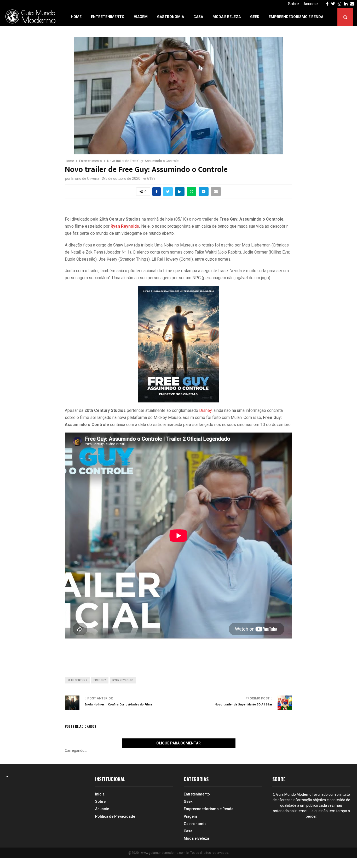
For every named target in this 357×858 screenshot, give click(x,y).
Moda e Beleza (226, 17)
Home (76, 17)
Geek (254, 17)
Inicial (100, 794)
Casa (198, 17)
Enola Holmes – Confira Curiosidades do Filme (118, 704)
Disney (205, 410)
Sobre (293, 3)
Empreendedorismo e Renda (296, 17)
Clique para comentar (178, 743)
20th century (77, 680)
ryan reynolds (123, 680)
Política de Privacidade (115, 816)
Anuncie (310, 3)
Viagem (141, 17)
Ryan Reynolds (125, 226)
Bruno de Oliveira (85, 178)
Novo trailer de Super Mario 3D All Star (243, 704)
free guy (100, 680)
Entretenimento (107, 17)
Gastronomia (170, 17)
